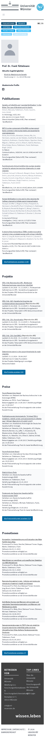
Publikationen (8, 23)
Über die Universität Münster (30, 678)
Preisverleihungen (22, 27)
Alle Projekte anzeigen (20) (14, 372)
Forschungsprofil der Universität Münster (33, 687)
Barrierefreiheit (8, 732)
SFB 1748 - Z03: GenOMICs (12, 336)
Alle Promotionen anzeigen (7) (15, 653)
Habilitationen (24, 31)
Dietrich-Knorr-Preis (9, 472)
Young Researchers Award (11, 393)
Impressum (6, 730)
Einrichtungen (20, 34)
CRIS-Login (30, 694)
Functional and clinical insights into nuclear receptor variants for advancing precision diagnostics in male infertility (21, 168)
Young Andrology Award (10, 452)
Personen (7, 34)
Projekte (21, 23)
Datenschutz (18, 730)
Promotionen (8, 31)
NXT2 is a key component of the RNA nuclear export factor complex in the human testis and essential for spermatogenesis (21, 131)
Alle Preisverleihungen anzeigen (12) (17, 518)
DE (39, 24)
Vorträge (6, 27)
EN (42, 24)
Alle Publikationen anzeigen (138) (16, 262)
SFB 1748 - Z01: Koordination (13, 320)
